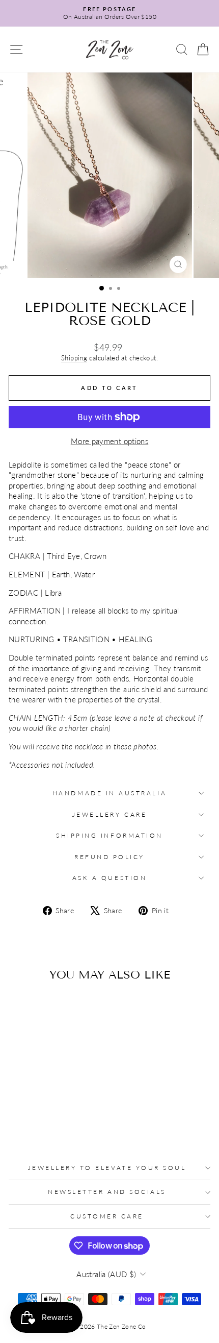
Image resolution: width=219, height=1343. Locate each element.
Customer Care (107, 1216)
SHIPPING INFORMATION (109, 835)
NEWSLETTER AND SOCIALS (107, 1191)
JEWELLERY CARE (109, 814)
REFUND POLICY (109, 857)
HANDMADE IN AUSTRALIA (109, 793)
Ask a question (109, 878)
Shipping (74, 358)
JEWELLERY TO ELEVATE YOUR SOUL (107, 1167)
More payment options (109, 441)
